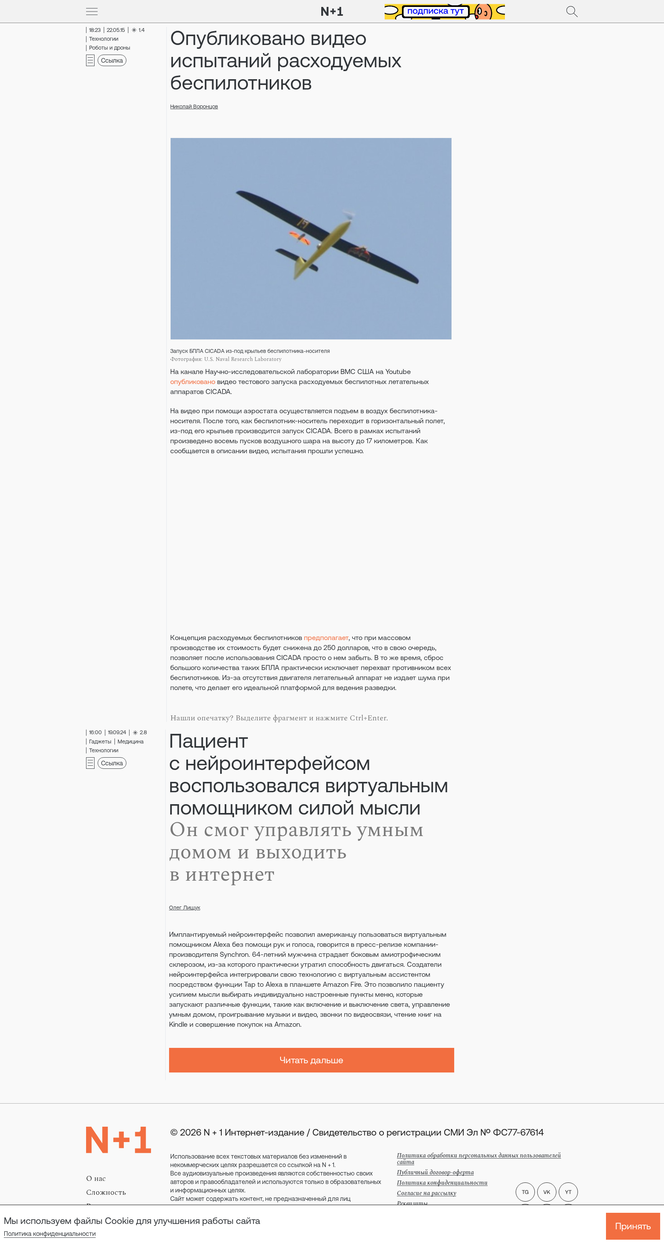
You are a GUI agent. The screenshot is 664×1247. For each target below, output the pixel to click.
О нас (96, 1178)
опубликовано (192, 381)
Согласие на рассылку (426, 1193)
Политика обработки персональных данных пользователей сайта (479, 1159)
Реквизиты (412, 1203)
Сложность (106, 1192)
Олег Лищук (184, 907)
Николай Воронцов (194, 106)
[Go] (92, 11)
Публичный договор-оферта (435, 1172)
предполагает (326, 637)
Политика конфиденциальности (50, 1233)
